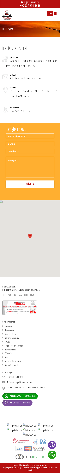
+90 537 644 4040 (30, 5)
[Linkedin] (20, 295)
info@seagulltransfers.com (25, 78)
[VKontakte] (32, 295)
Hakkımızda (9, 330)
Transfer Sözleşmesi (12, 361)
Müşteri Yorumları (11, 353)
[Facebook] (4, 295)
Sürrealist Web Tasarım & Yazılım (34, 465)
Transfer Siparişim (11, 338)
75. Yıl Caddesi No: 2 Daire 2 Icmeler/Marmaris (26, 387)
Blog (6, 357)
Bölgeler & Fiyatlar (12, 334)
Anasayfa (8, 326)
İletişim (7, 342)
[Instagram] (15, 295)
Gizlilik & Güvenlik (11, 365)
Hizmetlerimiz (10, 350)
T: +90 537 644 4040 (15, 377)
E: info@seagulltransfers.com (19, 382)
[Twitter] (9, 295)
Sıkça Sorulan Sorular (13, 346)
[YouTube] (25, 295)
